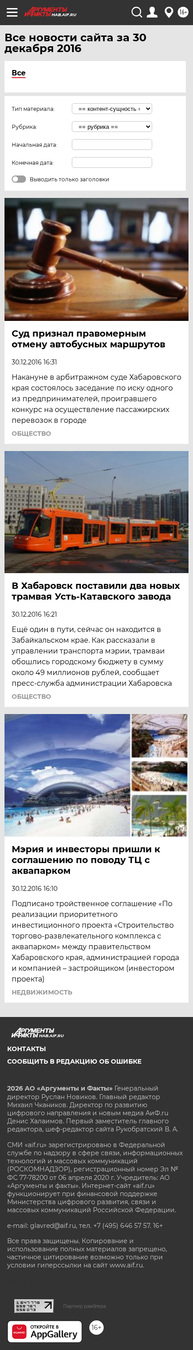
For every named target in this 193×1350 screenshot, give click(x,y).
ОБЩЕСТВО (31, 433)
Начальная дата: (34, 144)
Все (19, 73)
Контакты (26, 1049)
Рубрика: (24, 126)
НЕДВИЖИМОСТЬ (42, 992)
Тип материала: (33, 108)
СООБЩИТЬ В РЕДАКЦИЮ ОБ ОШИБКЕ (74, 1061)
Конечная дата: (33, 162)
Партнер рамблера (84, 1306)
